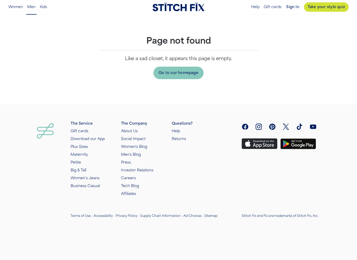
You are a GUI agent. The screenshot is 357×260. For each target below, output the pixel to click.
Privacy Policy (126, 216)
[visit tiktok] (299, 126)
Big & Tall (78, 170)
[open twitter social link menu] (286, 126)
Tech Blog (130, 186)
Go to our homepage (178, 73)
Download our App (88, 139)
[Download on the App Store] (259, 144)
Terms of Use (81, 216)
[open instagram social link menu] (258, 126)
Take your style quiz (326, 7)
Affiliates (128, 194)
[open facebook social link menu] (245, 126)
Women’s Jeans (85, 178)
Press (126, 162)
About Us (129, 131)
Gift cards (272, 7)
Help (255, 7)
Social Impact (133, 139)
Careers (128, 178)
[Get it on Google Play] (298, 144)
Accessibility (103, 216)
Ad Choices (192, 216)
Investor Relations (137, 170)
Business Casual (85, 186)
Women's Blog (134, 147)
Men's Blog (131, 154)
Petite (76, 162)
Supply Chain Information (160, 216)
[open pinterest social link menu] (272, 126)
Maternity (79, 154)
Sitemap (210, 216)
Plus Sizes (79, 147)
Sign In (292, 7)
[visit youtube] (313, 126)
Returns (179, 139)
